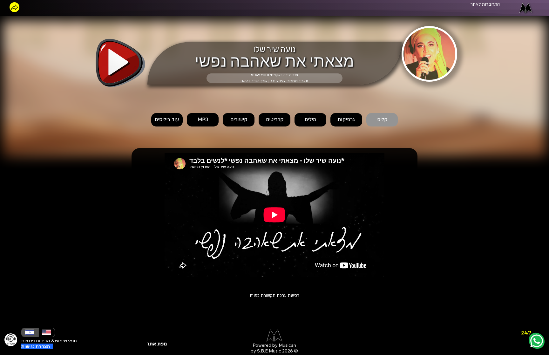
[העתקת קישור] (14, 7)
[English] (46, 332)
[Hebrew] (30, 332)
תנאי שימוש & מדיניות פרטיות (49, 341)
